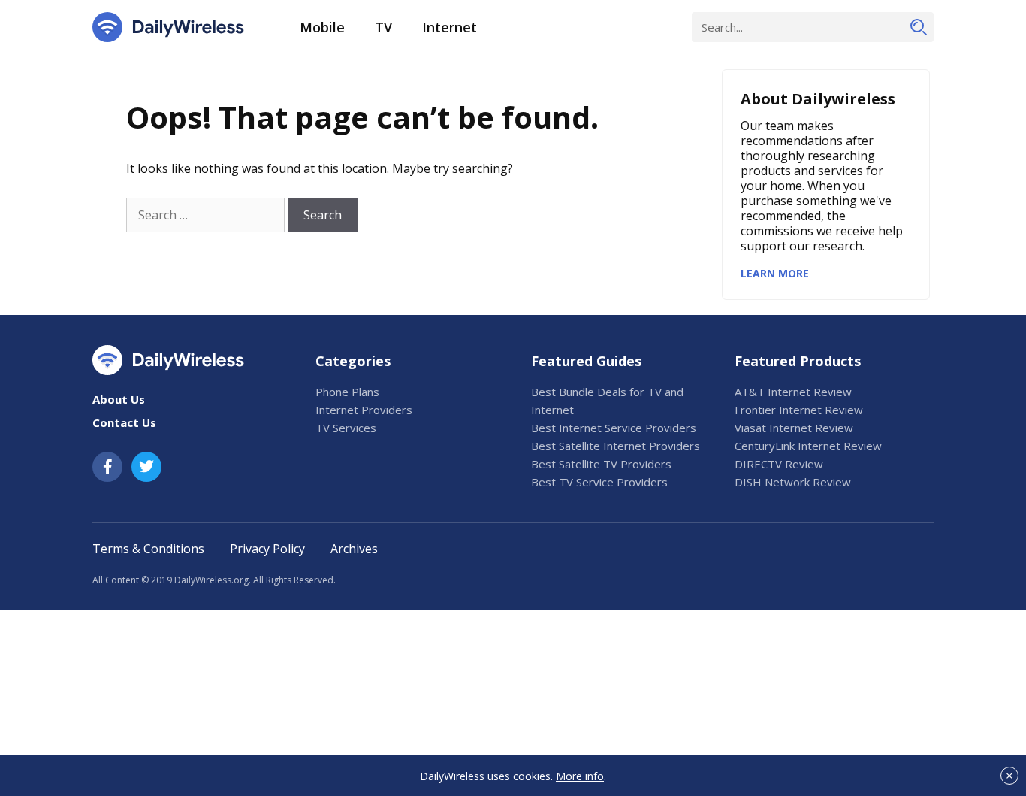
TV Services (345, 427)
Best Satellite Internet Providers (615, 445)
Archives (354, 548)
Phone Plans (347, 391)
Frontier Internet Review (799, 409)
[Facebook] (107, 467)
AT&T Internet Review (793, 391)
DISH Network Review (793, 481)
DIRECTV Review (779, 463)
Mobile (322, 27)
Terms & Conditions (148, 548)
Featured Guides (586, 361)
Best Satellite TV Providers (601, 463)
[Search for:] (205, 215)
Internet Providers (363, 409)
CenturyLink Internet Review (808, 445)
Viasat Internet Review (794, 427)
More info (580, 776)
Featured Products (798, 361)
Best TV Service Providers (599, 481)
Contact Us (124, 422)
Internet (449, 27)
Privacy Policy (267, 548)
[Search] (919, 27)
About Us (118, 399)
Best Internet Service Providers (613, 427)
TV (383, 27)
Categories (353, 361)
